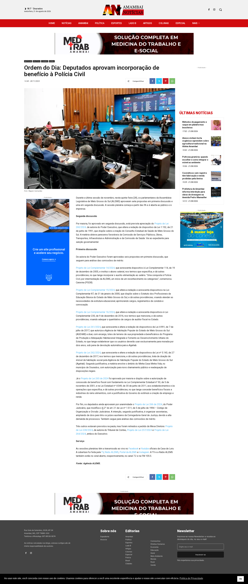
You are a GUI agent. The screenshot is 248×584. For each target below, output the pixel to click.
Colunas (128, 552)
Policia (128, 557)
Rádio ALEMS (112, 452)
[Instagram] (214, 10)
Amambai (129, 536)
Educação (155, 550)
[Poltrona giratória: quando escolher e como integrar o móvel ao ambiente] (216, 160)
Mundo (153, 559)
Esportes (128, 542)
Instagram (144, 452)
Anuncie (103, 539)
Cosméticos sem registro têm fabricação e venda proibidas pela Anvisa (194, 176)
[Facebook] (209, 10)
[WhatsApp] (172, 81)
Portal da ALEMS (128, 452)
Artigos (128, 549)
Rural (153, 562)
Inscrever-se (200, 555)
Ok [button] (240, 579)
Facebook (133, 448)
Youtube (145, 448)
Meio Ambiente (157, 556)
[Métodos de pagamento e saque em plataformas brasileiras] (216, 125)
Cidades (45, 61)
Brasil (127, 560)
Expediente (104, 536)
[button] (220, 9)
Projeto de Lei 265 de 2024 (94, 378)
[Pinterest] (165, 81)
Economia (154, 547)
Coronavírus (155, 541)
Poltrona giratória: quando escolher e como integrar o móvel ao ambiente (195, 160)
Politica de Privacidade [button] (191, 578)
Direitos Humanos (158, 544)
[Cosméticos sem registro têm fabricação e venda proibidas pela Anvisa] (216, 176)
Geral (52, 61)
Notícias (28, 61)
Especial (128, 554)
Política (36, 61)
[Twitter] (159, 81)
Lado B (128, 545)
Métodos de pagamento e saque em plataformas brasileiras (194, 125)
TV (102, 452)
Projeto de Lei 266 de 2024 (148, 404)
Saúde (153, 565)
